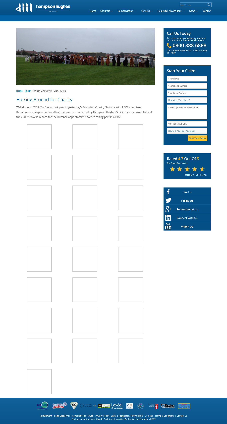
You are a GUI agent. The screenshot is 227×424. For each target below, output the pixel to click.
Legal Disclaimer (62, 415)
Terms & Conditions (164, 415)
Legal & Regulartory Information (127, 415)
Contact (207, 10)
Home (93, 10)
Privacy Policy (102, 415)
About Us (105, 10)
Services (145, 10)
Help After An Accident (169, 10)
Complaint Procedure (82, 415)
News (192, 10)
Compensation (125, 10)
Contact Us (181, 415)
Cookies (149, 415)
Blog (27, 90)
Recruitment (46, 415)
